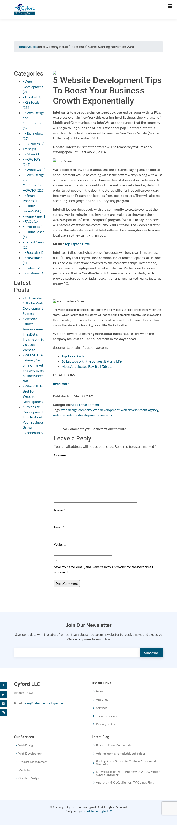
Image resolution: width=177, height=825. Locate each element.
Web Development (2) (33, 86)
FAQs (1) (31, 221)
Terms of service (107, 716)
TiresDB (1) (32, 97)
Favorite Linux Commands (113, 745)
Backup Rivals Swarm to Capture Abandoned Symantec (126, 763)
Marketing (25, 769)
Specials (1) (34, 252)
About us (102, 699)
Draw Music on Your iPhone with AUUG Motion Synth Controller (128, 773)
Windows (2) (36, 169)
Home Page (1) (35, 216)
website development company (89, 415)
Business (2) (35, 144)
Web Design (26, 745)
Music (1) (33, 154)
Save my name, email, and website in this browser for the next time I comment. (103, 569)
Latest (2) (33, 268)
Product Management (32, 761)
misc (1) (30, 149)
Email (59, 527)
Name (59, 510)
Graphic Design (28, 778)
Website (60, 544)
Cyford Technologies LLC (96, 811)
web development (106, 410)
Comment (61, 455)
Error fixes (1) (34, 226)
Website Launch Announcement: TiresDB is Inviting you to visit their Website (35, 334)
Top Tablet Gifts (73, 356)
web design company (76, 410)
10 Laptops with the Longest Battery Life (92, 361)
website (59, 415)
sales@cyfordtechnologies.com (44, 703)
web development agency (139, 410)
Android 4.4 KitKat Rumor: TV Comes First (125, 782)
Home (22, 46)
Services (101, 707)
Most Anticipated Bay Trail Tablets (87, 366)
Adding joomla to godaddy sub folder (120, 753)
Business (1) (35, 273)
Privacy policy (105, 724)
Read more (61, 384)
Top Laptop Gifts (77, 244)
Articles (32, 46)
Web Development (85, 404)
